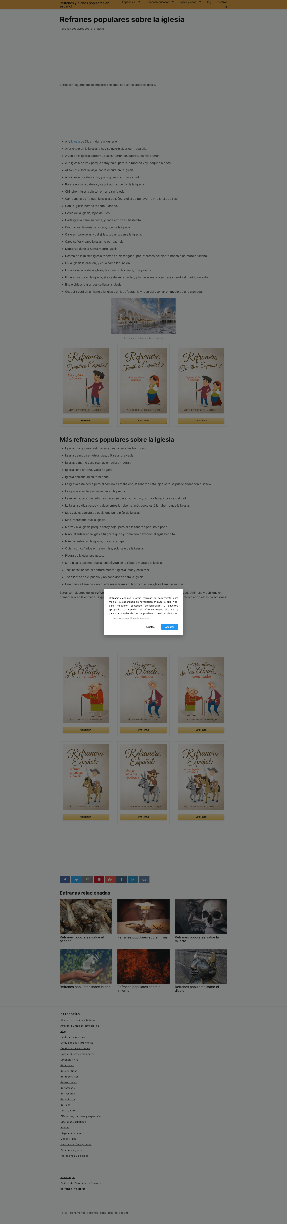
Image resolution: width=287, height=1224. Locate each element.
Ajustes (150, 626)
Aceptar (169, 626)
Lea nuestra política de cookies (131, 618)
